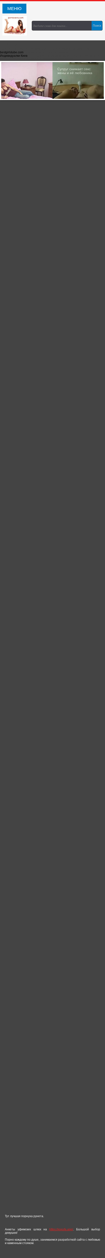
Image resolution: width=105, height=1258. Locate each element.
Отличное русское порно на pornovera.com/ (15, 25)
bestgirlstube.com (11, 52)
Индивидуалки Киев (13, 55)
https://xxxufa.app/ (61, 1229)
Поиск (97, 25)
